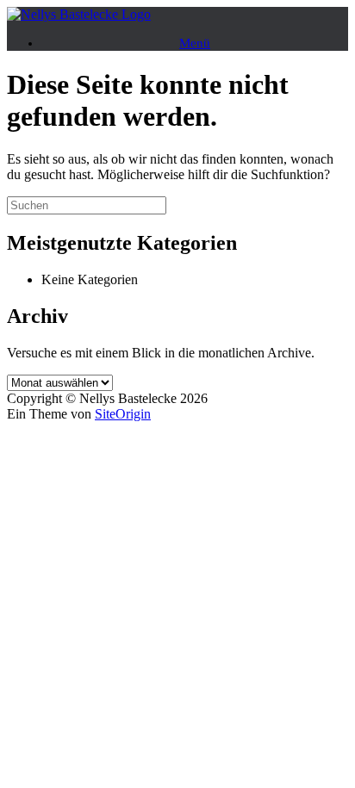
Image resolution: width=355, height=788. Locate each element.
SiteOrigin (123, 413)
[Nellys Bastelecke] (79, 14)
